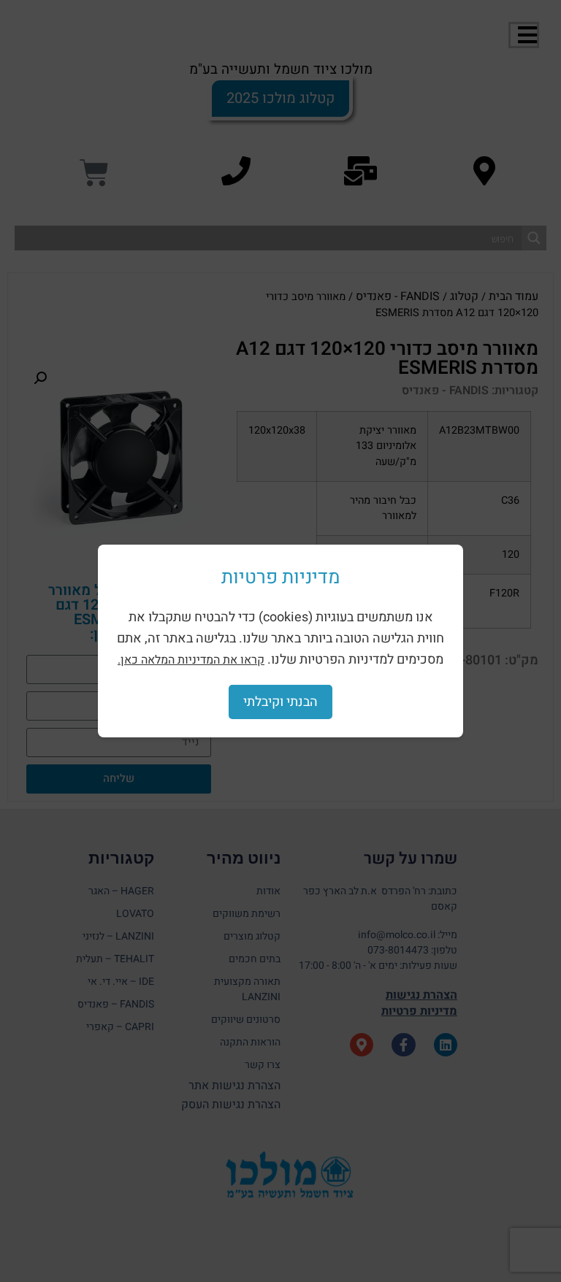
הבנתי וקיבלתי (280, 702)
